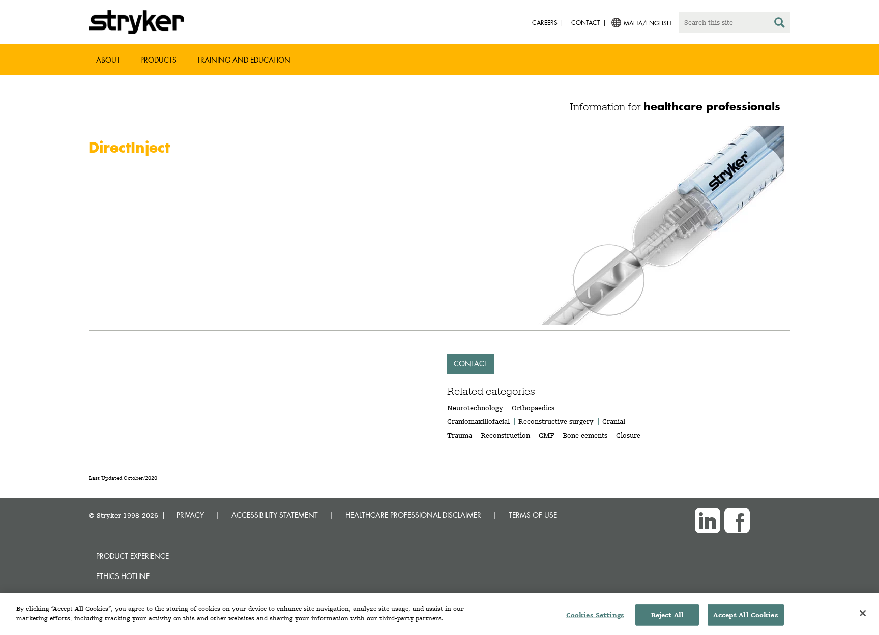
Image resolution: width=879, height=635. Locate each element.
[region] (439, 614)
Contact (471, 363)
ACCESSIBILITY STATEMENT (274, 515)
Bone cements (585, 435)
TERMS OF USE (533, 515)
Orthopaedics (533, 407)
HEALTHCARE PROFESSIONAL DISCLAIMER (413, 515)
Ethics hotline (123, 576)
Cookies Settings (595, 615)
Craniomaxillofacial (478, 421)
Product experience (132, 556)
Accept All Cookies (745, 615)
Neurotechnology (475, 407)
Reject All (667, 615)
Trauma (459, 435)
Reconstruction (505, 435)
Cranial (613, 421)
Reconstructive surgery (556, 421)
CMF (546, 435)
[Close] (863, 613)
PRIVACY (190, 515)
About (108, 60)
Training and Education (243, 60)
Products (158, 60)
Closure (628, 435)
